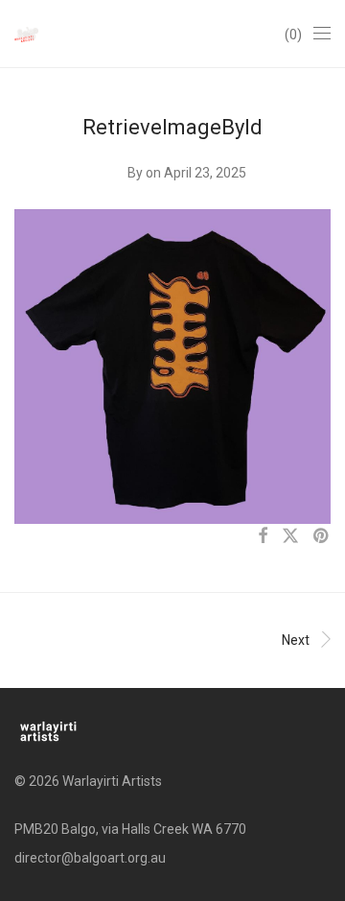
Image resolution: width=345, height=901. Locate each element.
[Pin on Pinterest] (322, 536)
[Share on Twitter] (290, 536)
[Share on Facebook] (262, 536)
